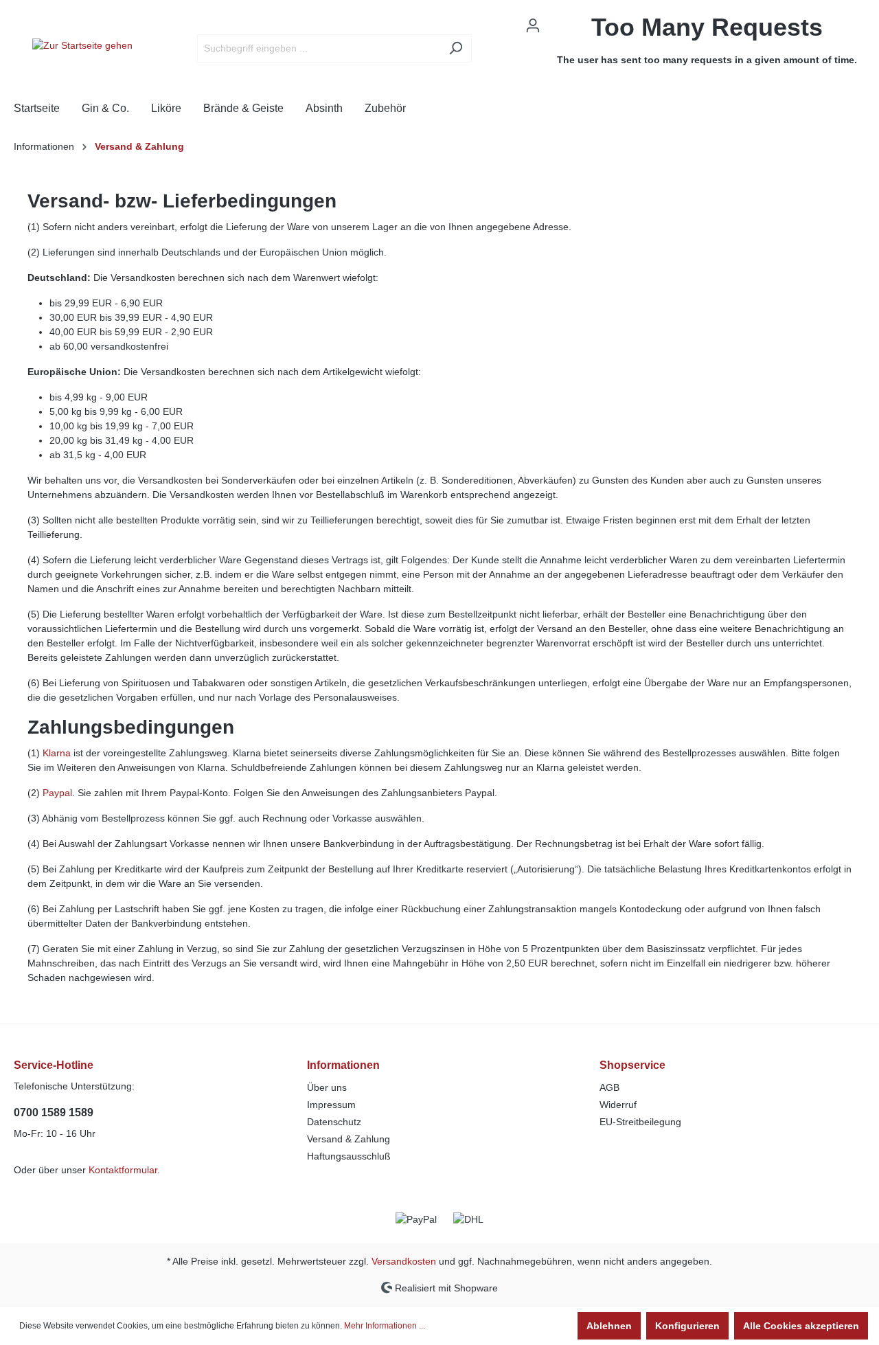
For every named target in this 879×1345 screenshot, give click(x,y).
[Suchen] (456, 48)
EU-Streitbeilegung (640, 1121)
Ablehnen (609, 1325)
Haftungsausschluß (349, 1156)
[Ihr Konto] (533, 25)
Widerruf (618, 1104)
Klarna (57, 752)
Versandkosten (404, 1261)
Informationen (343, 1065)
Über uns (327, 1087)
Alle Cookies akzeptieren (801, 1325)
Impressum (331, 1104)
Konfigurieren (687, 1325)
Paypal (57, 792)
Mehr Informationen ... (384, 1326)
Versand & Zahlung (348, 1138)
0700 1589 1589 (53, 1112)
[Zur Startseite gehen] (82, 45)
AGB (609, 1087)
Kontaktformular (123, 1169)
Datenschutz (334, 1121)
